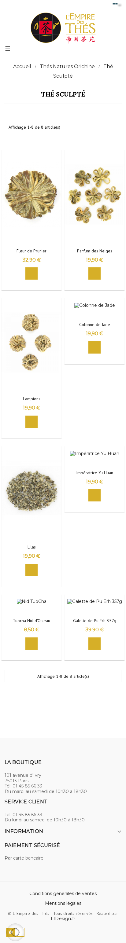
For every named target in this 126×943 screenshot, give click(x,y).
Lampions (31, 399)
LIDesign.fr (63, 918)
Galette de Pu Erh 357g (94, 620)
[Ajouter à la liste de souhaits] (55, 158)
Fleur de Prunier (31, 251)
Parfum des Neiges (94, 251)
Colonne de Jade (94, 324)
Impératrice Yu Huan (94, 473)
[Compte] (105, 5)
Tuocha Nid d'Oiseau (31, 620)
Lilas (32, 547)
